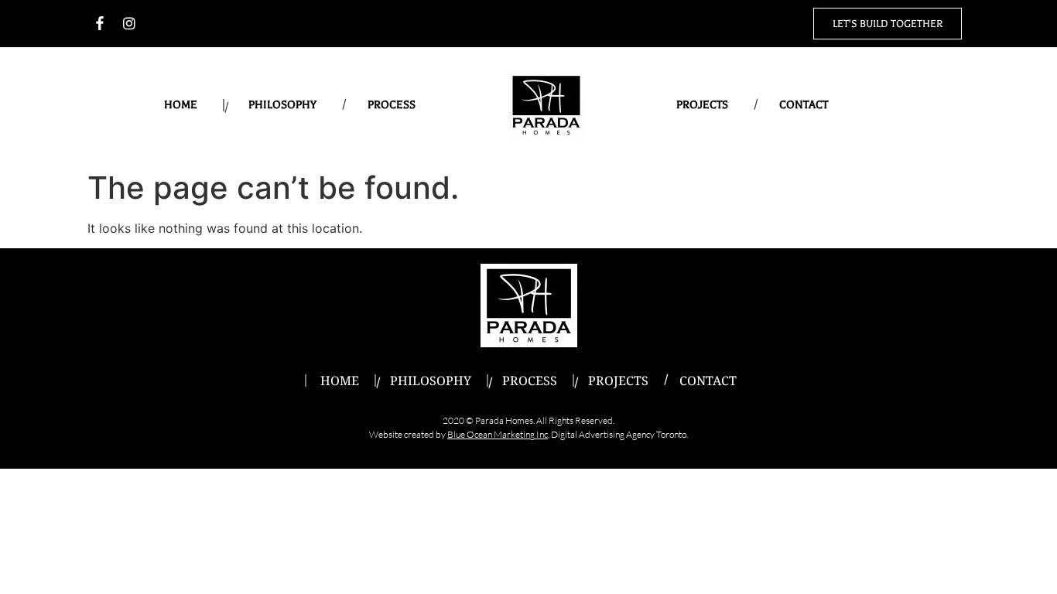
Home (180, 104)
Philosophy (282, 104)
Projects (702, 104)
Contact (803, 104)
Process (392, 104)
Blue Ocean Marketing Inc (497, 434)
